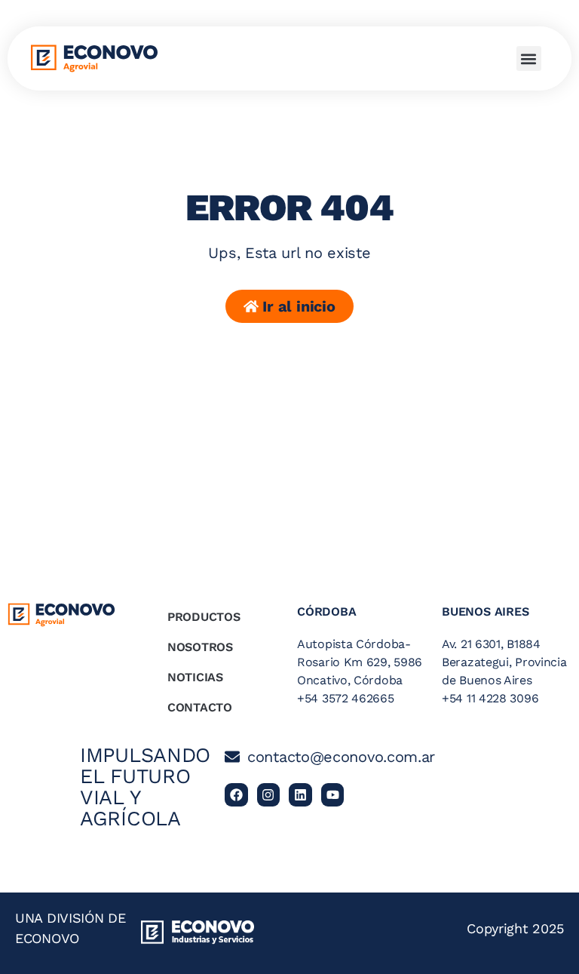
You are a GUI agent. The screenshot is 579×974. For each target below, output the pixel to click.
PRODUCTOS (203, 617)
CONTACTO (199, 707)
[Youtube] (333, 795)
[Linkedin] (300, 795)
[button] (528, 58)
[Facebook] (236, 795)
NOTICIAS (195, 677)
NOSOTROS (200, 647)
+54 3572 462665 (345, 698)
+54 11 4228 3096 (490, 698)
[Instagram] (268, 795)
